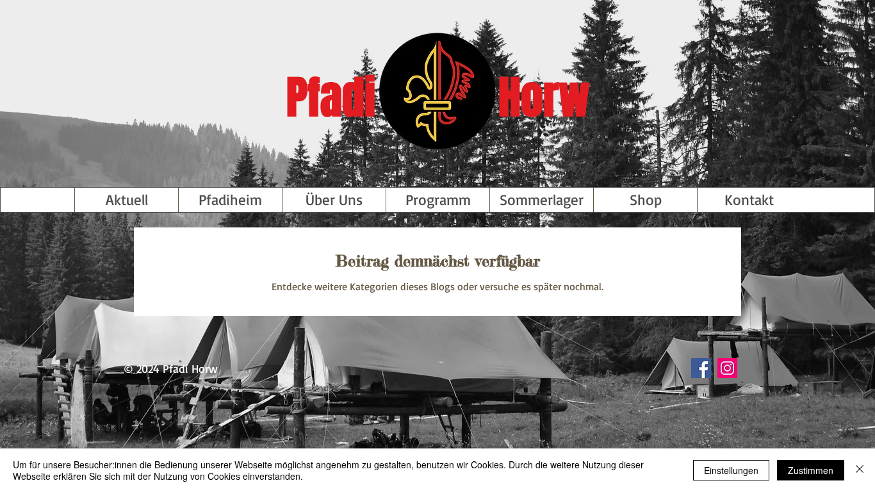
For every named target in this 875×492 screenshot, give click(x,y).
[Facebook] (701, 368)
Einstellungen (731, 470)
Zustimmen (810, 470)
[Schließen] (859, 470)
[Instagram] (727, 368)
